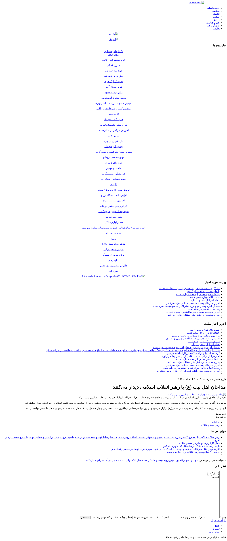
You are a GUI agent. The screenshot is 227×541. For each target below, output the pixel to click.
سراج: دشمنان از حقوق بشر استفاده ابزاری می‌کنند (194, 315)
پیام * (223, 517)
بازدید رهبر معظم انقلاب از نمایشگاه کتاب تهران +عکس (191, 446)
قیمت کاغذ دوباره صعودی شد (205, 297)
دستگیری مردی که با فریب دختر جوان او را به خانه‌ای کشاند (189, 288)
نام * (200, 517)
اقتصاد (216, 14)
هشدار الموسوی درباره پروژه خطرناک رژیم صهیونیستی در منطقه (186, 306)
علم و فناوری (213, 22)
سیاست (216, 11)
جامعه (216, 28)
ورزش (216, 19)
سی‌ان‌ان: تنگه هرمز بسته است (204, 309)
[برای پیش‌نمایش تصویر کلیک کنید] (197, 394)
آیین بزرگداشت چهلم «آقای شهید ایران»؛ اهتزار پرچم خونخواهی (188, 371)
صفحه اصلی (213, 8)
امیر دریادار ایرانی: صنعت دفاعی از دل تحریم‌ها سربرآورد (191, 356)
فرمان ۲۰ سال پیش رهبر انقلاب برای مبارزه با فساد (193, 452)
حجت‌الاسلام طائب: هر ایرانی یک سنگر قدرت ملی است (191, 368)
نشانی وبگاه (126, 517)
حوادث (216, 16)
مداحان (216, 422)
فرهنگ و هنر (213, 25)
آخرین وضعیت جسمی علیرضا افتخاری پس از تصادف (193, 312)
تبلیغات (216, 528)
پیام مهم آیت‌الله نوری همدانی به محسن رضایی (196, 335)
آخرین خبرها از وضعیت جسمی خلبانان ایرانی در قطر (193, 303)
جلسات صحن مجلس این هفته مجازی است (198, 294)
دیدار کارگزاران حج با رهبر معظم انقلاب (199, 443)
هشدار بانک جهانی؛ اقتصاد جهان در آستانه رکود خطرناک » (114, 460)
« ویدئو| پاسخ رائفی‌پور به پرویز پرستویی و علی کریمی (170, 460)
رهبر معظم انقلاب (210, 425)
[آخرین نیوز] (196, 2)
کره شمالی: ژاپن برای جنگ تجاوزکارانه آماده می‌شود (193, 353)
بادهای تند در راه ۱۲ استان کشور (203, 291)
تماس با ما (214, 531)
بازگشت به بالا (218, 520)
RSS (217, 525)
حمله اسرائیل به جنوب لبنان (205, 300)
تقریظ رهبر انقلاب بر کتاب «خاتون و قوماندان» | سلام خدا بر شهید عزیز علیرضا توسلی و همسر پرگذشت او (166, 449)
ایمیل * (165, 517)
